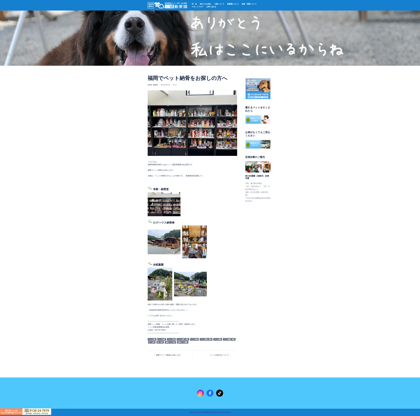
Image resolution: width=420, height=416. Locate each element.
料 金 (194, 4)
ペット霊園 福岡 (229, 339)
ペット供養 (152, 339)
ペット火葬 (171, 339)
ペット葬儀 (194, 339)
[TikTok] (219, 393)
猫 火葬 (160, 342)
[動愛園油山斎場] (167, 5)
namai (155, 85)
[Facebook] (210, 393)
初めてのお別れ (205, 4)
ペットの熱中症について (219, 355)
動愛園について (233, 4)
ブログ (175, 85)
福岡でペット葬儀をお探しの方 (168, 355)
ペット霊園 (217, 339)
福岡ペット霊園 (182, 342)
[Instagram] (200, 393)
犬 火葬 (151, 342)
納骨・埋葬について (249, 4)
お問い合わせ (211, 7)
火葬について (219, 4)
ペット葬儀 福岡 (206, 339)
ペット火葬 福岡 (183, 339)
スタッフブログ (197, 7)
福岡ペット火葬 (170, 342)
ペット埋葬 (161, 339)
